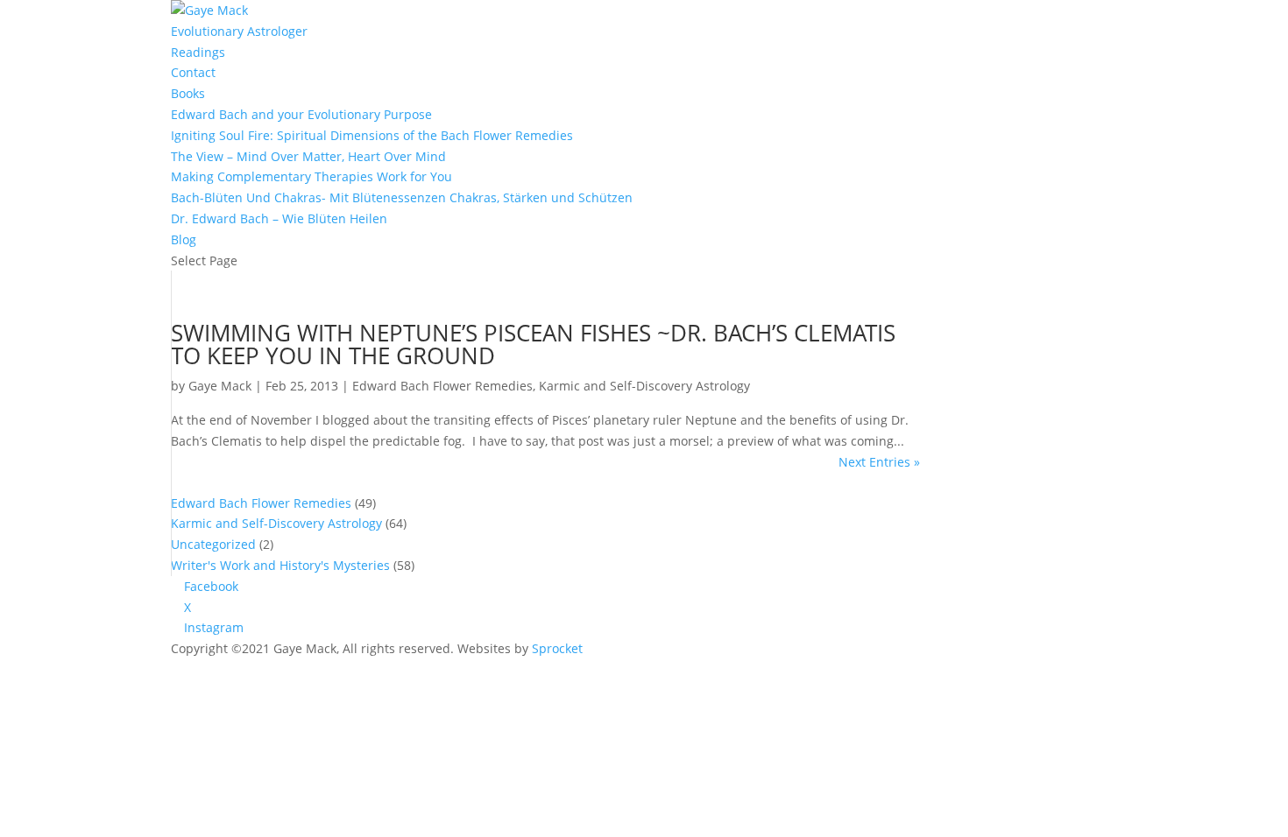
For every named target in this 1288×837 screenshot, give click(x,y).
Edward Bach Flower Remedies (442, 385)
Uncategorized (213, 544)
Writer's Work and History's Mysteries (280, 565)
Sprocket (557, 648)
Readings (198, 52)
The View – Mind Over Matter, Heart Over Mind (308, 156)
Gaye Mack (219, 385)
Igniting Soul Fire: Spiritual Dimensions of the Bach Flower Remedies (372, 135)
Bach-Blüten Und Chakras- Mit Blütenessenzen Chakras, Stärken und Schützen (402, 197)
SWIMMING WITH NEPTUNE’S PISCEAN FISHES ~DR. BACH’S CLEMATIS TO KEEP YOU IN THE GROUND (533, 344)
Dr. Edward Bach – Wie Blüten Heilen (279, 218)
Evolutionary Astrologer (239, 31)
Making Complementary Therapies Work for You (311, 176)
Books (188, 93)
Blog (183, 239)
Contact (193, 72)
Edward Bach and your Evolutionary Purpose (301, 114)
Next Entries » (879, 462)
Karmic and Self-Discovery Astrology (644, 385)
